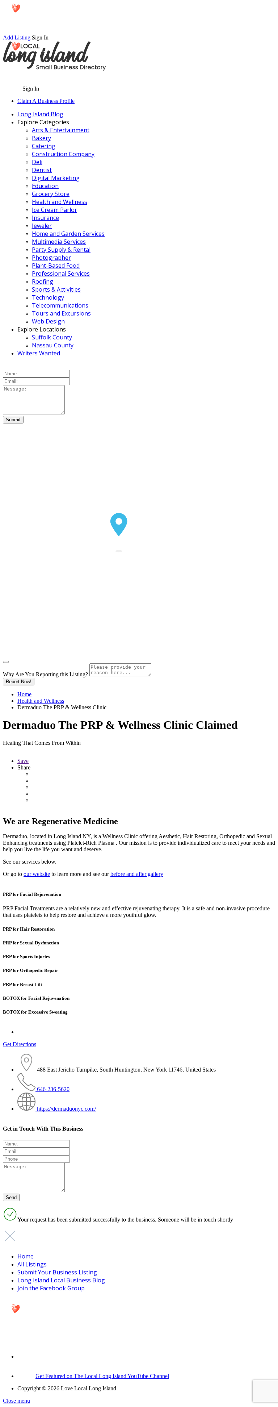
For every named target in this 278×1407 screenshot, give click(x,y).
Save (23, 761)
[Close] (6, 662)
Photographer (51, 258)
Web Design (48, 321)
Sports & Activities (56, 289)
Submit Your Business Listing (57, 1272)
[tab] (139, 894)
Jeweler (42, 226)
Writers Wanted (38, 353)
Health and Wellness (59, 202)
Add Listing (16, 37)
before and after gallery (136, 874)
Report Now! (18, 681)
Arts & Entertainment (60, 130)
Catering (43, 146)
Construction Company (63, 154)
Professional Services (61, 273)
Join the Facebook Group (51, 1288)
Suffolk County (52, 337)
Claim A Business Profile (46, 101)
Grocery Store (51, 194)
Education (45, 186)
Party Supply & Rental (61, 250)
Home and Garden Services (68, 234)
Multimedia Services (59, 242)
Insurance (45, 218)
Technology (48, 297)
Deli (37, 162)
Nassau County (52, 345)
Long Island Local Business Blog (61, 1280)
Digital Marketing (56, 178)
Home (24, 694)
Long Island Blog (40, 114)
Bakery (41, 138)
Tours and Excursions (61, 313)
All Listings (32, 1264)
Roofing (42, 281)
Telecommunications (60, 305)
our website (37, 874)
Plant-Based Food (56, 266)
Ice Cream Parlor (54, 210)
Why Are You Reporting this (45, 674)
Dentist (42, 170)
